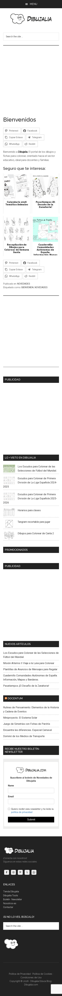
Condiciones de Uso (31, 977)
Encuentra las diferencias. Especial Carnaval (27, 730)
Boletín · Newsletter (12, 899)
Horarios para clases (29, 510)
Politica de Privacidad (20, 974)
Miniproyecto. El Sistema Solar (20, 717)
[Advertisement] (31, 78)
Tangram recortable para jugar (34, 521)
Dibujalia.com (31, 984)
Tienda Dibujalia (11, 891)
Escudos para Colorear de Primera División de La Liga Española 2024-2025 (30, 482)
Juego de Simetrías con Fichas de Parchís (26, 723)
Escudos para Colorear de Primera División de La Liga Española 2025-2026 (30, 498)
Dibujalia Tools (10, 895)
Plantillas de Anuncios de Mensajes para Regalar (30, 669)
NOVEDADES (23, 283)
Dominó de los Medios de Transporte (24, 736)
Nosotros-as (9, 903)
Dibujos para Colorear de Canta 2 (36, 533)
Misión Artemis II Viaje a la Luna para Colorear (28, 663)
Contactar (8, 907)
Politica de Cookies (42, 974)
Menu (33, 4)
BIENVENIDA (27, 287)
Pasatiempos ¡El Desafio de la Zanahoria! (26, 685)
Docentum (15, 698)
